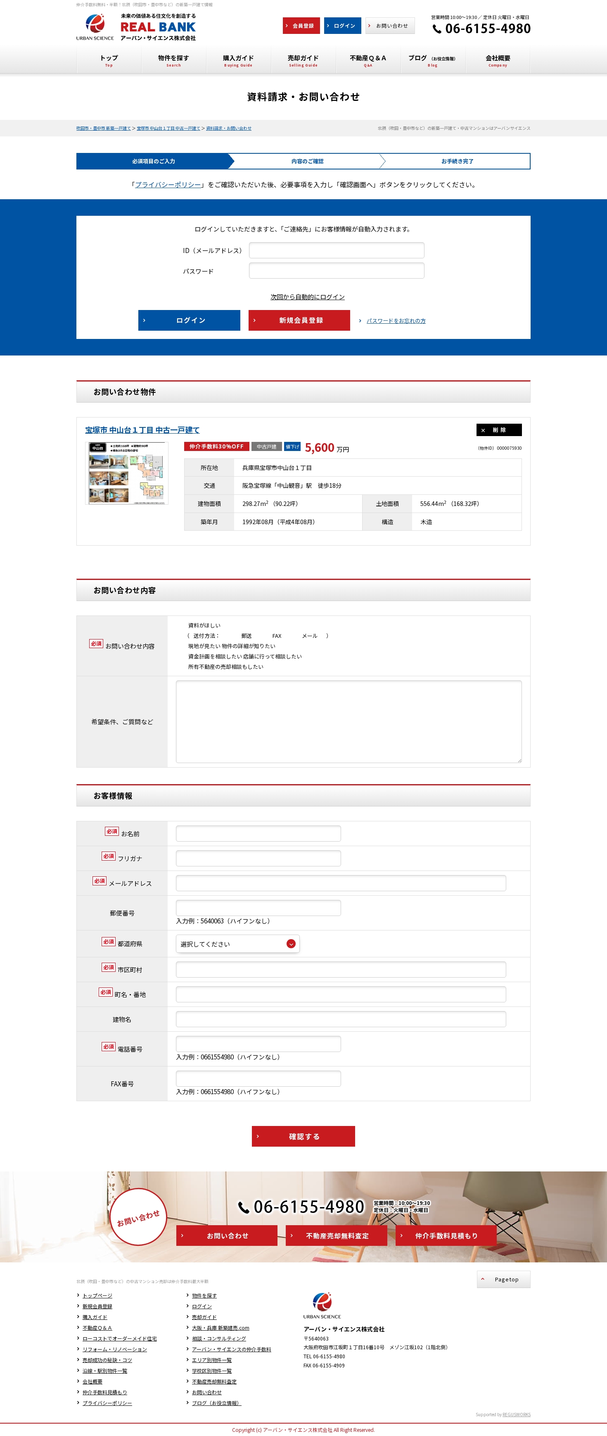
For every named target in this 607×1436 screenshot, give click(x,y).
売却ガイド (204, 1316)
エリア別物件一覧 (212, 1359)
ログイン (202, 1306)
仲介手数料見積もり (105, 1391)
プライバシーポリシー (168, 184)
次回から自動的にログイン (307, 296)
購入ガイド (95, 1316)
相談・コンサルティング (219, 1338)
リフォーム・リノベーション (115, 1349)
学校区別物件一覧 (212, 1370)
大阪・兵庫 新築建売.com (220, 1327)
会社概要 (92, 1381)
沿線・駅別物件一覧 (105, 1370)
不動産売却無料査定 (214, 1381)
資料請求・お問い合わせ (228, 128)
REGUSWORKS (517, 1414)
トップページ (97, 1295)
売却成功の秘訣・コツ (107, 1359)
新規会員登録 (97, 1306)
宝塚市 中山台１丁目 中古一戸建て (168, 128)
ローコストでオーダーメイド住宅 (120, 1338)
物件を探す (204, 1295)
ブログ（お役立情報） (217, 1402)
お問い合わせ (207, 1391)
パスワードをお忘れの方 (396, 320)
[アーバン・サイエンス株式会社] (136, 34)
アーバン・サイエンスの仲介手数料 (231, 1349)
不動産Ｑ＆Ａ (97, 1327)
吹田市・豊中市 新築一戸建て (103, 128)
